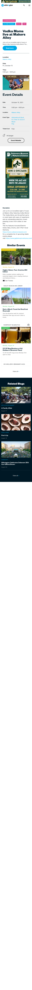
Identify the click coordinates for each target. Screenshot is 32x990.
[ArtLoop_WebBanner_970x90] (16, 1)
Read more (10, 48)
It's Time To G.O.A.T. (18, 119)
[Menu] (29, 5)
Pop (13, 124)
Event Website (16, 140)
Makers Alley (7, 59)
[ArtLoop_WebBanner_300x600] (17, 175)
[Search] (24, 5)
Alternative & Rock (18, 117)
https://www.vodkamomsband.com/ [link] (15, 232)
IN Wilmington (7, 5)
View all (15, 371)
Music (13, 122)
